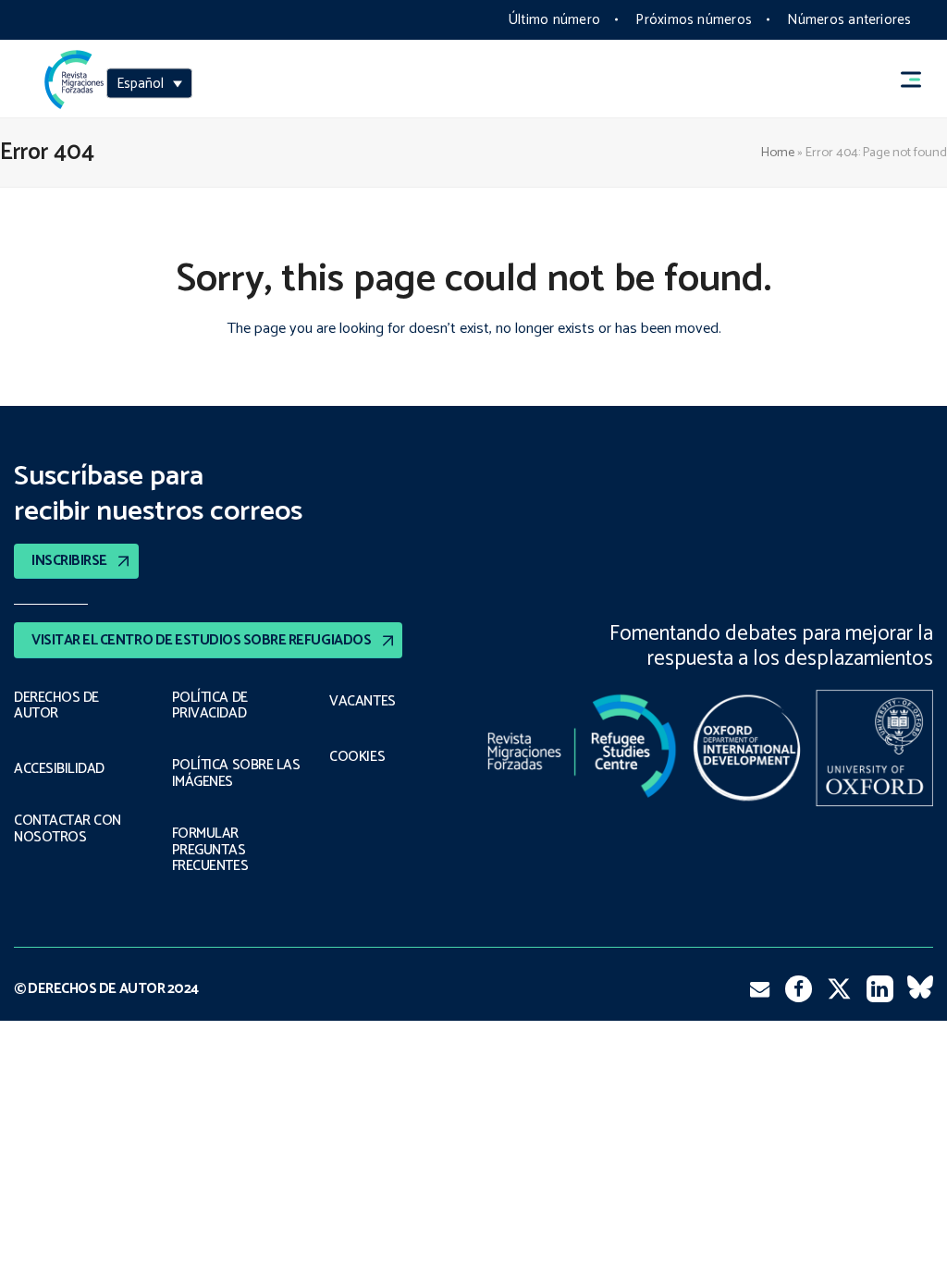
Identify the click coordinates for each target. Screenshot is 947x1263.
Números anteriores (849, 19)
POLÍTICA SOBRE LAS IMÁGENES (236, 773)
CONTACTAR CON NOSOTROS (67, 829)
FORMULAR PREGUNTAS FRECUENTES (210, 850)
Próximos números (693, 19)
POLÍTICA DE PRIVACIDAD (210, 706)
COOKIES (357, 757)
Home (777, 152)
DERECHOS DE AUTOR (56, 706)
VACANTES (362, 701)
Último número (554, 19)
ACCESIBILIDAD (59, 769)
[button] (919, 79)
